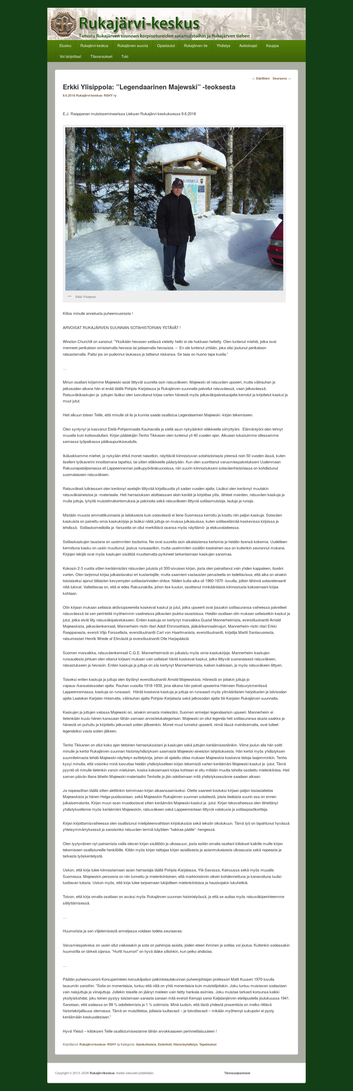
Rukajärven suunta (132, 45)
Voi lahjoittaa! (70, 56)
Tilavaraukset (101, 56)
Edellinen (261, 78)
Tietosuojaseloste (237, 1073)
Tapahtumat (208, 1044)
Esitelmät (165, 1044)
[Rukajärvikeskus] (176, 38)
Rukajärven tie (196, 45)
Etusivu (65, 45)
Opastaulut (166, 45)
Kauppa (272, 45)
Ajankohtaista (146, 1044)
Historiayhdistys (185, 1044)
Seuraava (282, 78)
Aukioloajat (248, 45)
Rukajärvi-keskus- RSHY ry (96, 95)
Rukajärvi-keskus (94, 45)
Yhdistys (223, 45)
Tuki (124, 56)
